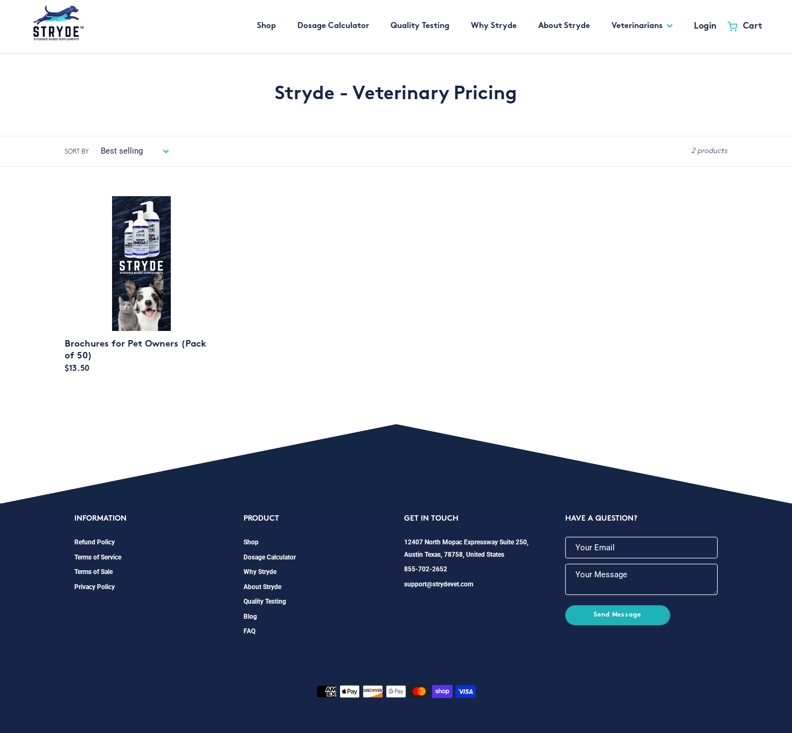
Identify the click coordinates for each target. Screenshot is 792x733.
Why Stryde (260, 572)
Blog (250, 616)
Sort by (77, 152)
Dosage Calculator (270, 557)
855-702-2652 (425, 569)
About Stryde (262, 587)
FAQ (249, 631)
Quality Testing (265, 601)
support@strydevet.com (438, 584)
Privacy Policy (94, 587)
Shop (251, 542)
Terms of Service (97, 557)
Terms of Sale (93, 572)
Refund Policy (94, 542)
